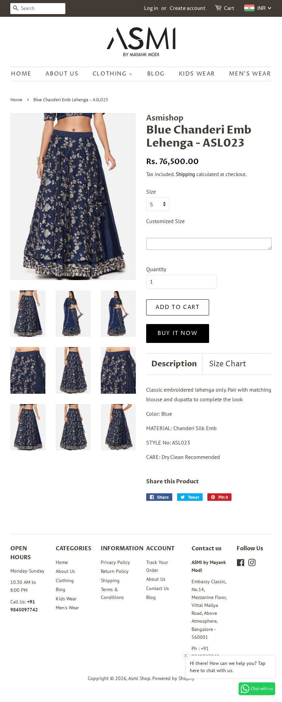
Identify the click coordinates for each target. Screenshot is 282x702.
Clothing (111, 74)
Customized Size (165, 221)
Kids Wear (197, 74)
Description (174, 364)
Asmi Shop (139, 678)
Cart (229, 8)
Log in (151, 8)
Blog (156, 74)
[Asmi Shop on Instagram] (252, 564)
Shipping (185, 174)
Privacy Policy (115, 562)
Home (21, 74)
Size (151, 191)
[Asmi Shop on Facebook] (241, 564)
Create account (188, 8)
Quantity (156, 269)
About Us (61, 74)
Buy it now (177, 333)
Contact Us (157, 588)
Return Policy (115, 571)
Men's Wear (250, 74)
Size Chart (227, 364)
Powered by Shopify (173, 678)
